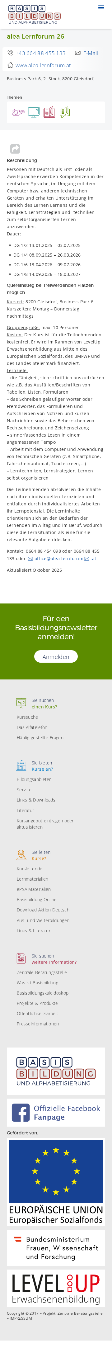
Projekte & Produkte (37, 1003)
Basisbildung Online (37, 899)
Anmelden (56, 656)
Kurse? (41, 855)
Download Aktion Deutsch (43, 910)
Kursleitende (30, 869)
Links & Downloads (36, 800)
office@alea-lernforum (59, 558)
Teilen (15, 148)
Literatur (25, 810)
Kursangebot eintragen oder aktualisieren (45, 824)
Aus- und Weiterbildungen (43, 920)
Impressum (21, 1318)
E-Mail (90, 53)
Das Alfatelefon (32, 727)
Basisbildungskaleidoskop (42, 993)
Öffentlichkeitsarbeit (37, 1013)
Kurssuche (27, 717)
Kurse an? (42, 766)
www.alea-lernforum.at (43, 65)
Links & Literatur (33, 931)
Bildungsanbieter (34, 779)
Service (24, 789)
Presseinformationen (38, 1024)
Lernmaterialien (33, 879)
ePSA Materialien (34, 889)
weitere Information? (54, 959)
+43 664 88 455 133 (41, 53)
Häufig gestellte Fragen (40, 737)
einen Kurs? (44, 703)
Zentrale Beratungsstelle (42, 972)
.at (93, 558)
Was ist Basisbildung (37, 983)
